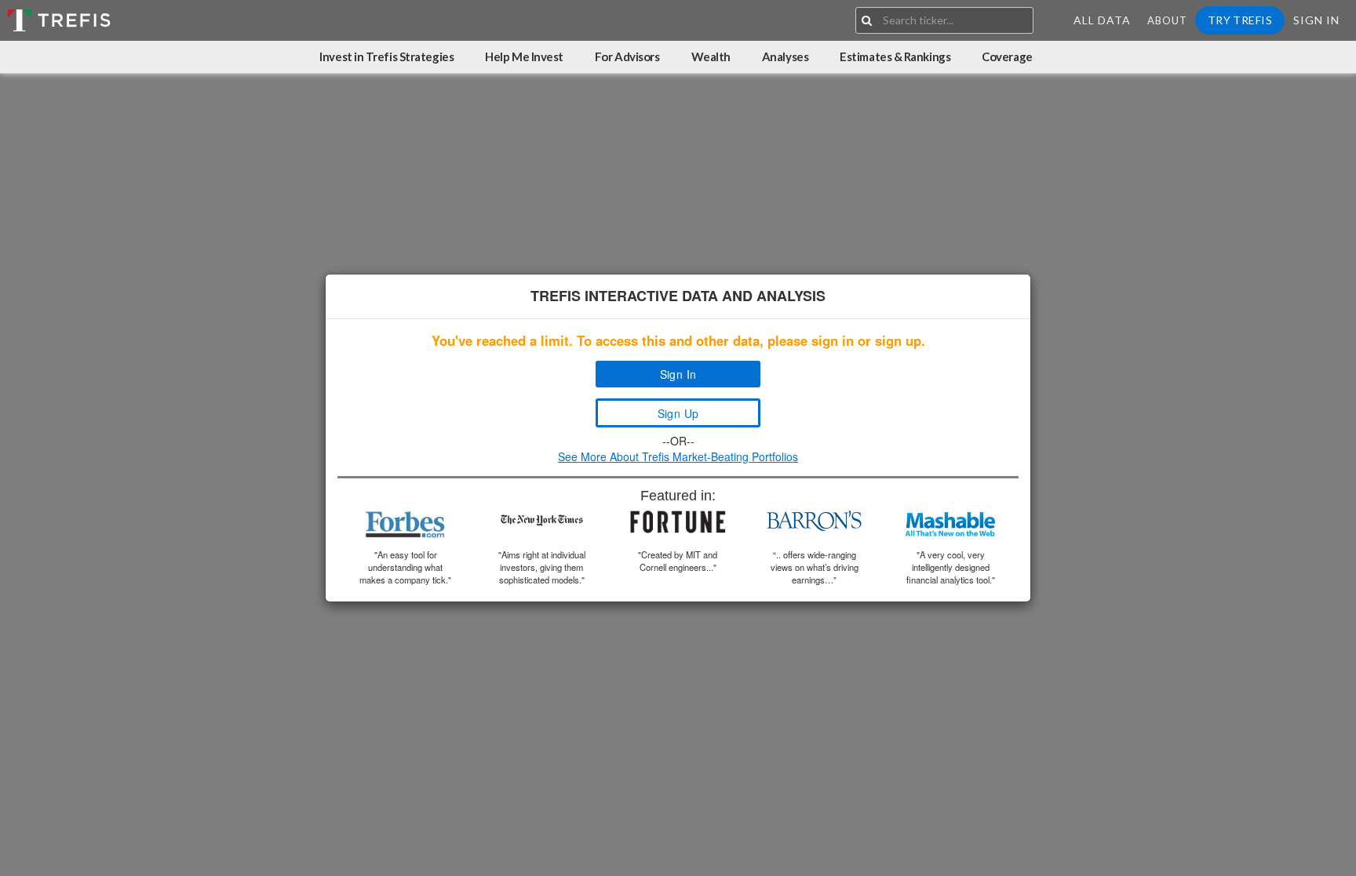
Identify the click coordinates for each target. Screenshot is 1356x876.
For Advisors (627, 56)
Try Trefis (1240, 20)
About (1167, 20)
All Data (1102, 20)
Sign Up (678, 413)
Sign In (1316, 20)
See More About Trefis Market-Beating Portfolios (678, 456)
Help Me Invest (524, 56)
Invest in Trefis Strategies (386, 56)
